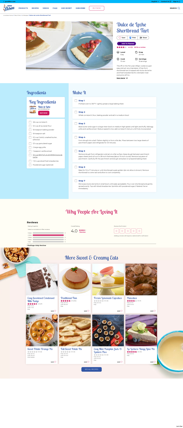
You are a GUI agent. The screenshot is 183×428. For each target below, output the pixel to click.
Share (145, 37)
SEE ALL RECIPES (91, 369)
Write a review (139, 47)
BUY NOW (97, 8)
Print (134, 37)
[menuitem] (23, 8)
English (154, 1)
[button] (122, 78)
